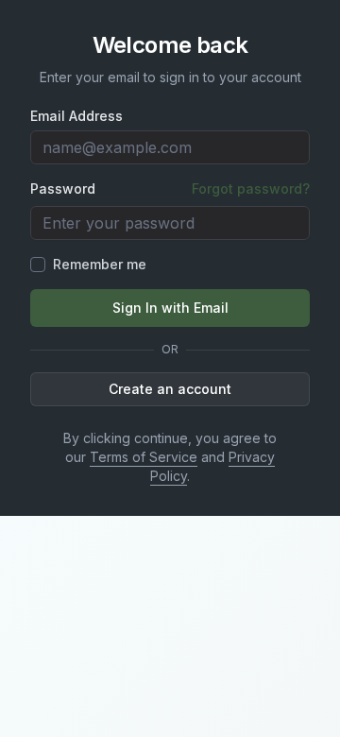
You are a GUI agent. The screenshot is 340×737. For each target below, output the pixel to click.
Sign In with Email (170, 308)
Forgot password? (251, 188)
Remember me (99, 264)
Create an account (170, 389)
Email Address (76, 116)
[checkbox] (37, 264)
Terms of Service (143, 457)
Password (62, 189)
